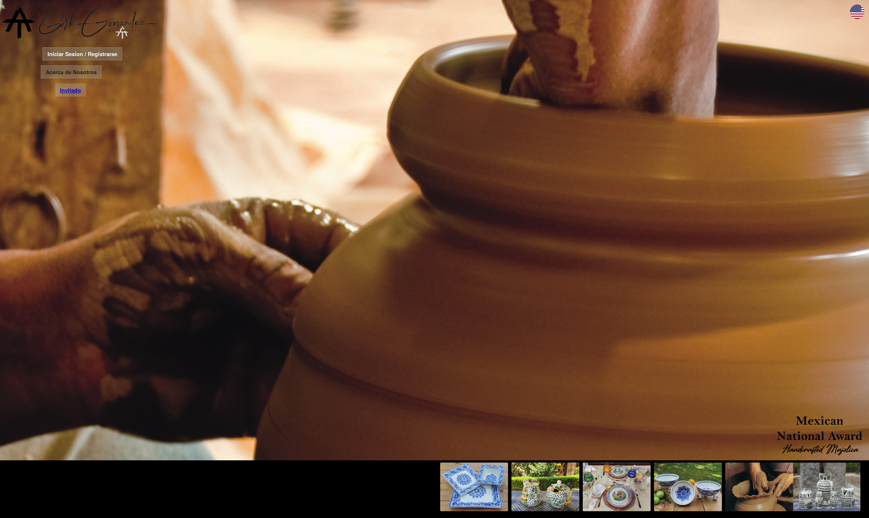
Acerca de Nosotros (71, 72)
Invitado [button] (70, 90)
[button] (857, 17)
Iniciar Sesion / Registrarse (82, 54)
